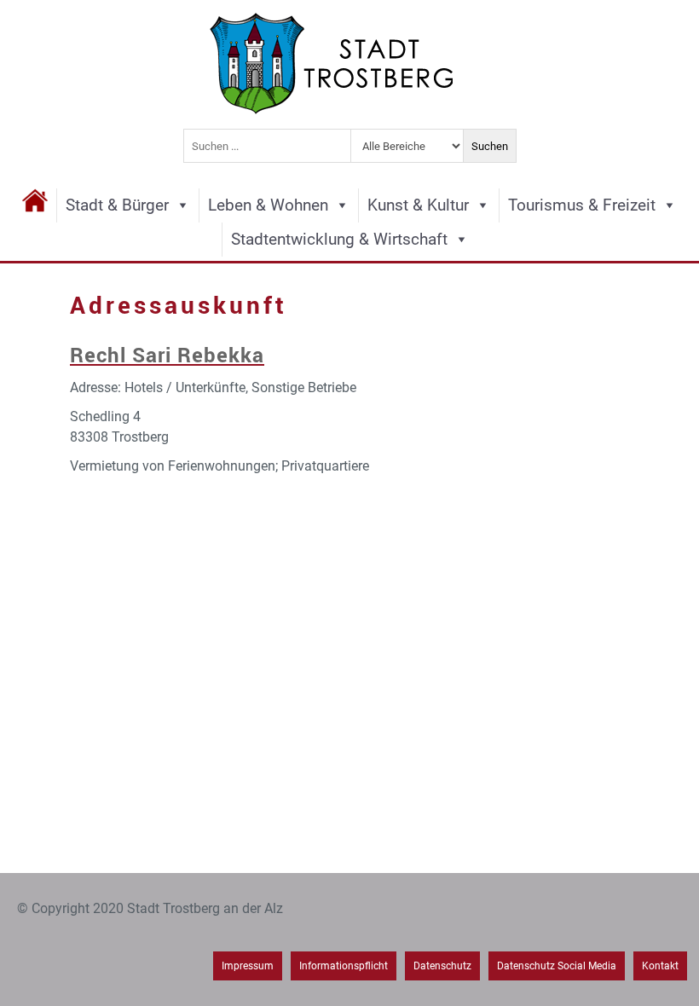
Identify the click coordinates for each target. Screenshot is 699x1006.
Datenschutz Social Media (556, 966)
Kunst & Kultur (418, 205)
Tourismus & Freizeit (582, 205)
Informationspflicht (343, 966)
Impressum (248, 966)
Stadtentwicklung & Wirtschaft (339, 239)
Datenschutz (442, 966)
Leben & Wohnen (268, 205)
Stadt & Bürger (117, 205)
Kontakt (660, 966)
